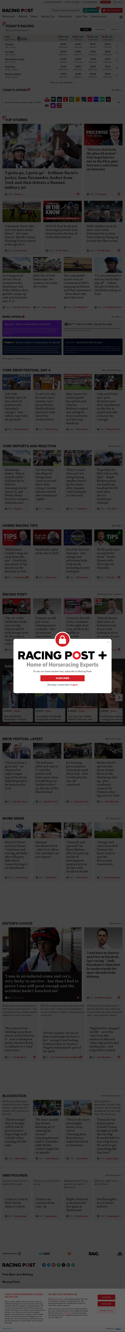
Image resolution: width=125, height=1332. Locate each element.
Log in (74, 684)
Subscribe (62, 678)
